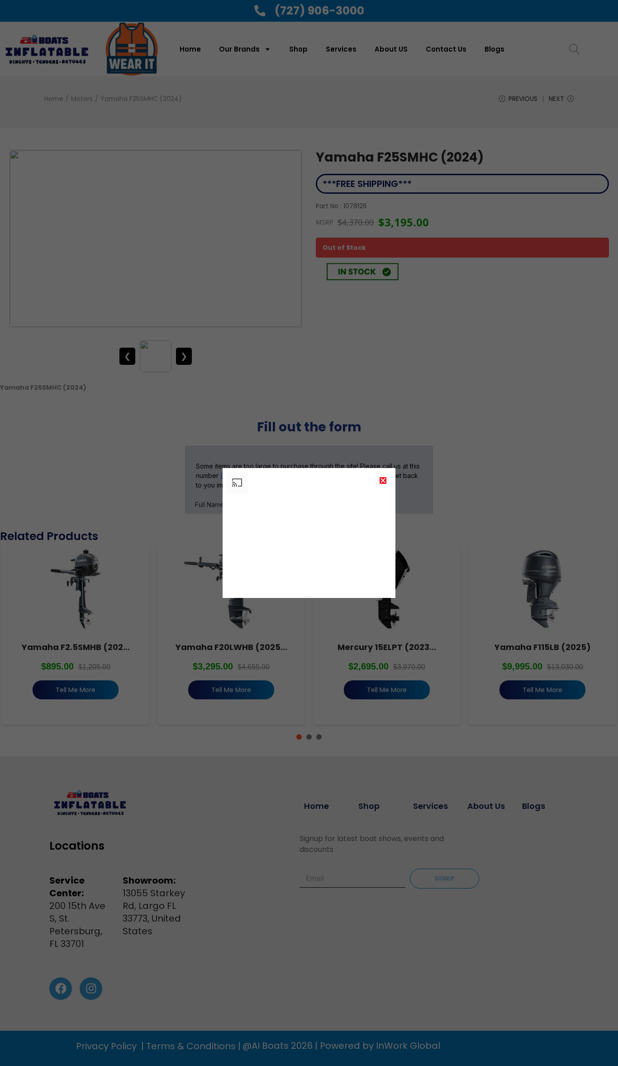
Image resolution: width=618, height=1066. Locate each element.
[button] (383, 480)
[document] (309, 533)
